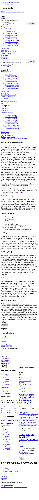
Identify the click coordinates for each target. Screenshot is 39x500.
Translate (15, 102)
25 (4, 412)
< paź (2, 400)
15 (15, 408)
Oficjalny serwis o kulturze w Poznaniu (12, 12)
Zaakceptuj (5, 324)
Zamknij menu (5, 48)
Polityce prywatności (21, 185)
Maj (6, 438)
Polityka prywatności (11, 473)
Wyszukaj (31, 23)
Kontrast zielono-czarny (12, 42)
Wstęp (6, 429)
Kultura (9, 345)
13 (10, 408)
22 (15, 410)
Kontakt (7, 469)
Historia (7, 384)
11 (4, 408)
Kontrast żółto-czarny (11, 37)
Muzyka (7, 374)
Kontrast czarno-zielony (12, 40)
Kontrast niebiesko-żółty (12, 45)
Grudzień (7, 449)
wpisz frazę (7, 23)
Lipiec (6, 441)
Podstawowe (10, 221)
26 (7, 412)
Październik (8, 446)
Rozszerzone (10, 219)
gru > (15, 400)
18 (4, 410)
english (3, 18)
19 (7, 410)
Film (6, 377)
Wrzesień (7, 444)
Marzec (7, 434)
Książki (7, 379)
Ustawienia (4, 322)
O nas (6, 468)
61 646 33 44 (5, 66)
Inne (6, 382)
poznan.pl (4, 345)
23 (17, 410)
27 (10, 412)
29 (15, 412)
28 (12, 412)
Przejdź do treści (9, 4)
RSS (25, 138)
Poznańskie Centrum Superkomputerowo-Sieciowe (14, 487)
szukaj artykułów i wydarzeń (9, 62)
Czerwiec (7, 439)
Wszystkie (10, 217)
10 (2, 408)
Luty (6, 432)
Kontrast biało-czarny (11, 35)
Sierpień (7, 443)
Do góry (21, 459)
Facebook (4, 57)
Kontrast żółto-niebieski (12, 43)
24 (2, 412)
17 (2, 410)
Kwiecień (7, 436)
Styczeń (7, 431)
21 (12, 410)
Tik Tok (15, 138)
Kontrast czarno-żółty (11, 38)
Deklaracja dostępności (11, 471)
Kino (6, 391)
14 (12, 408)
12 (7, 408)
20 (10, 410)
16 (17, 408)
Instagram (4, 58)
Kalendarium (7, 333)
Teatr (6, 376)
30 (17, 412)
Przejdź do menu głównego (13, 2)
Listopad (7, 448)
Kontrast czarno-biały (11, 33)
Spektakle (7, 393)
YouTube (9, 138)
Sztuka (7, 381)
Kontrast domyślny (10, 32)
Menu (2, 103)
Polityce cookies (19, 192)
